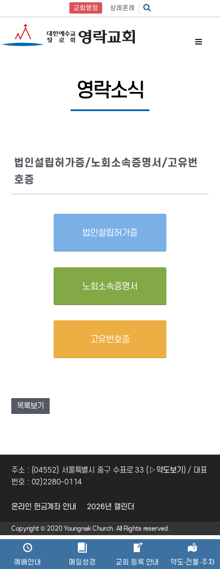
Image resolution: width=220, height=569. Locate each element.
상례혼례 (122, 8)
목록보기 (30, 406)
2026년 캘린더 (110, 506)
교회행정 (85, 8)
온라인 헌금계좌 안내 (43, 506)
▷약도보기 (166, 470)
